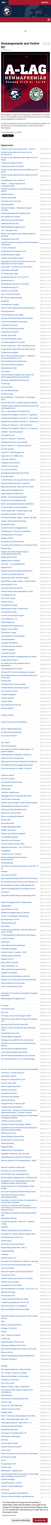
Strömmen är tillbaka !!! (9, 1359)
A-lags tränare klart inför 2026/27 (12, 166)
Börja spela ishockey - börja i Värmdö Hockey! (17, 487)
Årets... (3, 1321)
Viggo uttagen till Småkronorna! (12, 493)
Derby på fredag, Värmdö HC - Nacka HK (15, 483)
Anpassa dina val (9, 1515)
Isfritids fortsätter (7, 204)
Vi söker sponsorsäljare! (9, 352)
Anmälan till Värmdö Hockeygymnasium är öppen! (19, 656)
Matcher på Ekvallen (8, 1100)
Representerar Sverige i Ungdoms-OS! (14, 608)
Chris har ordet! (6, 1402)
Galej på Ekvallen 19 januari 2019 (12, 1342)
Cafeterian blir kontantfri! (10, 332)
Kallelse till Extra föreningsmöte (12, 1150)
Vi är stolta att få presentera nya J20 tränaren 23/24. (19, 545)
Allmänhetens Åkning (8, 1218)
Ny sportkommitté (7, 823)
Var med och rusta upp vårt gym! (12, 615)
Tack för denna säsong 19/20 (11, 986)
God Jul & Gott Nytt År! (9, 469)
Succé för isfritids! (7, 938)
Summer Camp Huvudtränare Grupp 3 (14, 1049)
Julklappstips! (6, 906)
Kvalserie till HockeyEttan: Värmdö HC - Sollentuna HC (20, 421)
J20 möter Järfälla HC (8, 459)
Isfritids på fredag (7, 1143)
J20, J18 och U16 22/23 (9, 691)
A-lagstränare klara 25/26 (10, 239)
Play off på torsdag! (8, 598)
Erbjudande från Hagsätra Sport (12, 490)
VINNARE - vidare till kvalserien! (12, 432)
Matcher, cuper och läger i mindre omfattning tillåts (19, 803)
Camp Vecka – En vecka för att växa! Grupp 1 (17, 267)
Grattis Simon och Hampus (10, 840)
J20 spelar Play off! (8, 435)
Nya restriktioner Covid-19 (10, 919)
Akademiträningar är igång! (10, 255)
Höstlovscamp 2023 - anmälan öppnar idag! (16, 511)
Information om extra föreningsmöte (14, 1171)
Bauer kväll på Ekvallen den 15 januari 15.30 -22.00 (18, 1349)
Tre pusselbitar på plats (9, 837)
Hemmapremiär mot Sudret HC (12, 646)
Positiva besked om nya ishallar (12, 315)
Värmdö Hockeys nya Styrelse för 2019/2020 (17, 1278)
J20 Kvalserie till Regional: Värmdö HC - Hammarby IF (20, 418)
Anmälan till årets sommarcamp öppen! (15, 688)
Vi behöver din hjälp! (8, 653)
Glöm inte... (5, 1012)
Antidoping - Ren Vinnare (10, 1380)
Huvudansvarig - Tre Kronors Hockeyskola (16, 531)
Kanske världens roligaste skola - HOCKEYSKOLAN (19, 1178)
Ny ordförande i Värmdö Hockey (12, 1140)
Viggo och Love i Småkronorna (12, 456)
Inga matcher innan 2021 (9, 909)
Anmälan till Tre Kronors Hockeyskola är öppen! (18, 672)
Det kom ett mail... (7, 1352)
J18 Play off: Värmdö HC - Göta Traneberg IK (16, 425)
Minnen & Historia (7, 194)
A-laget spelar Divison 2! (9, 660)
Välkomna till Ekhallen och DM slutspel (14, 1376)
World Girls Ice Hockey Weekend (12, 1244)
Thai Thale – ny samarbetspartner (13, 564)
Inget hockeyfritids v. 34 (9, 966)
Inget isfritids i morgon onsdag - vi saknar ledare (18, 581)
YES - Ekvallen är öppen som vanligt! (14, 1373)
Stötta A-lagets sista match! (11, 1086)
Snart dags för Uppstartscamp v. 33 (13, 1433)
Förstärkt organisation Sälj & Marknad (14, 1493)
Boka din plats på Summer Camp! (13, 983)
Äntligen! (4, 871)
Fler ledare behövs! (7, 311)
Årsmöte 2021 (6, 820)
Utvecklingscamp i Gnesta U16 (12, 1237)
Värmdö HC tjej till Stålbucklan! (12, 1486)
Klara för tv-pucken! (8, 779)
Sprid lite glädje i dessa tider (11, 1036)
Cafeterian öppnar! (7, 775)
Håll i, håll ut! (5, 926)
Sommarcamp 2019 (8, 1275)
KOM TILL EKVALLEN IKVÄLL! (11, 1325)
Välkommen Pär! (7, 785)
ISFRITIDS (4, 1227)
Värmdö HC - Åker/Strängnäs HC (12, 452)
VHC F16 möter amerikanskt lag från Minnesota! (18, 308)
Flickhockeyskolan (7, 622)
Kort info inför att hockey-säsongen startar (16, 1265)
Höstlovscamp (6, 1241)
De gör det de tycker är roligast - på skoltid (16, 768)
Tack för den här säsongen (10, 799)
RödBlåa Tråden (6, 1412)
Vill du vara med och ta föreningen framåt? (16, 1016)
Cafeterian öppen (7, 394)
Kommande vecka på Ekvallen (11, 1426)
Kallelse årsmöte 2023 (9, 557)
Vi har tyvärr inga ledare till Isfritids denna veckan (18, 1192)
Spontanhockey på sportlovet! (12, 588)
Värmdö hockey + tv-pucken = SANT (14, 952)
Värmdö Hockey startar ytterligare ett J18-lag (17, 591)
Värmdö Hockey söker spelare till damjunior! (17, 571)
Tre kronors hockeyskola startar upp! (14, 322)
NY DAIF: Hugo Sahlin (8, 335)
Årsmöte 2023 (6, 548)
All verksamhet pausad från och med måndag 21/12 (19, 882)
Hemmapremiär (6, 1395)
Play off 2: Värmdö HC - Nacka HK (13, 439)
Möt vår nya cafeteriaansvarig (11, 298)
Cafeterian (4, 1254)
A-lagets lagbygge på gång (11, 827)
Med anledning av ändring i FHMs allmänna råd (17, 885)
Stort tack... (5, 1440)
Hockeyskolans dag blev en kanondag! (15, 284)
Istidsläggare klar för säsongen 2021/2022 (16, 796)
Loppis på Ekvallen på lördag (11, 782)
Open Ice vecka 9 (7, 602)
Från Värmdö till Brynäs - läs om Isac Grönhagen (18, 1059)
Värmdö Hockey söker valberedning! (14, 722)
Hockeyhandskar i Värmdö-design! (13, 684)
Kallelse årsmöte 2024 (9, 368)
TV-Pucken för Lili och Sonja (11, 201)
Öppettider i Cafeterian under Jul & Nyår (15, 1154)
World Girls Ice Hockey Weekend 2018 (14, 1399)
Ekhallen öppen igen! (8, 830)
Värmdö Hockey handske (10, 1282)
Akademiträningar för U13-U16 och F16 (15, 277)
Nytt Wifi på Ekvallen (8, 1292)
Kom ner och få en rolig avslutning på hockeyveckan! (19, 1069)
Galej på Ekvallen (7, 1147)
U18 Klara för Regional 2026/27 (12, 163)
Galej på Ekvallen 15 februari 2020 (13, 1103)
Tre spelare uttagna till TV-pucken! (13, 342)
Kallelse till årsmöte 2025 (10, 223)
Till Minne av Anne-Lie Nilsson (11, 1121)
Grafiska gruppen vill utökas (11, 956)
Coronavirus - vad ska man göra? (12, 1073)
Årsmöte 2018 (6, 1467)
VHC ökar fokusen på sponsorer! (12, 328)
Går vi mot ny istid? (7, 1383)
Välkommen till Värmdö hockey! (12, 220)
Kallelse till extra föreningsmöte (12, 758)
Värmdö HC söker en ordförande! (13, 1167)
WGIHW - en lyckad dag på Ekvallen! (14, 497)
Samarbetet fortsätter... (9, 1076)
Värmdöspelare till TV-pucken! (11, 535)
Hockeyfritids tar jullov (9, 612)
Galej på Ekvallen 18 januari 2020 (12, 1136)
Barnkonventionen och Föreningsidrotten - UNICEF (19, 1160)
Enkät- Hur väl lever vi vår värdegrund (14, 1306)
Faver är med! (6, 1450)
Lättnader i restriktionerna (10, 792)
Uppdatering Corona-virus (10, 1033)
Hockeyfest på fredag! (9, 605)
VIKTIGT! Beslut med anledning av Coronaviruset (18, 1055)
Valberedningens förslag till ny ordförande (16, 755)
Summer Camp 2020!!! (8, 1083)
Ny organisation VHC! (8, 1464)
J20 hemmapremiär (8, 639)
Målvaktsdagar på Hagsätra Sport (13, 227)
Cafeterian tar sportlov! (9, 1093)
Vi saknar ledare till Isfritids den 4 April (14, 1299)
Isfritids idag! (5, 789)
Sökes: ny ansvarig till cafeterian (12, 816)
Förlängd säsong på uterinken (11, 1107)
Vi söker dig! (5, 384)
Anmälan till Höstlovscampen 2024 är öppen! (17, 318)
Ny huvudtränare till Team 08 (11, 705)
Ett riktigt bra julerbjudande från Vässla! (15, 473)
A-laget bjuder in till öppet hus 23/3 (13, 251)
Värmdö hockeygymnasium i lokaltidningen (16, 902)
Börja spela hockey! (8, 524)
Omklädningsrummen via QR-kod (13, 180)
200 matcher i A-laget (8, 632)
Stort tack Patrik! (7, 387)
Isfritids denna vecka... (9, 1133)
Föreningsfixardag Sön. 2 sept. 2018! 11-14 (16, 1423)
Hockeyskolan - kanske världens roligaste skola (18, 1234)
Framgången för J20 (8, 595)
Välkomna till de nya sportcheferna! (13, 969)
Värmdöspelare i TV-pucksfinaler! (13, 636)
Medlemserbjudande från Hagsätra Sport (15, 213)
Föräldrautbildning (7, 1251)
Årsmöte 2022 (6, 681)
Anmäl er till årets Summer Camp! (13, 844)
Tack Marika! (5, 371)
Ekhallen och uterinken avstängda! (13, 833)
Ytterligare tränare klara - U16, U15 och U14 (16, 847)
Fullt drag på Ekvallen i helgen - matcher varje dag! (18, 517)
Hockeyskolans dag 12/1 (10, 287)
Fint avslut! (5, 1005)
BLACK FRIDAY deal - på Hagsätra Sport (15, 1174)
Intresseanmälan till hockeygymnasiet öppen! (17, 765)
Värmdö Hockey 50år (8, 198)
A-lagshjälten (5, 851)
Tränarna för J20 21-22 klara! (11, 854)
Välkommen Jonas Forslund (11, 813)
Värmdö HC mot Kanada (9, 291)
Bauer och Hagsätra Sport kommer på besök (17, 1271)
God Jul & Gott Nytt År (9, 875)
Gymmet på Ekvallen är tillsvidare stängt (15, 1309)
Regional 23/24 (6, 567)
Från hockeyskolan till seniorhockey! (14, 361)
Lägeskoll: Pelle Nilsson (9, 643)
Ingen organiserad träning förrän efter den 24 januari (19, 878)
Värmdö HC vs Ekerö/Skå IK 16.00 (13, 1079)
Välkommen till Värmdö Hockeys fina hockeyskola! (19, 761)
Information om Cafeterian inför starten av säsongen (19, 1261)
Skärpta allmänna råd (8, 923)
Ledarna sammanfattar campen (12, 258)
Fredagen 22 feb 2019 (9, 1328)
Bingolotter (5, 301)
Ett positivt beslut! (7, 476)
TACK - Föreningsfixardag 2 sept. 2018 (14, 1419)
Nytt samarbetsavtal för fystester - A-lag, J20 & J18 (19, 1289)
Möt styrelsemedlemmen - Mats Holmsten (16, 1369)
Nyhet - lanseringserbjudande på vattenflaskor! (17, 504)
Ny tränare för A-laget (8, 1457)
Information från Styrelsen (10, 1097)
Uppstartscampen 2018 (9, 1429)
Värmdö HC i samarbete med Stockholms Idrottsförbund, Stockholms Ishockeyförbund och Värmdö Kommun (19, 1208)
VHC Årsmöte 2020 (7, 1009)
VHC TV (3, 1460)
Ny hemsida (5, 1490)
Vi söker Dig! (5, 1338)
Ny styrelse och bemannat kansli (12, 541)
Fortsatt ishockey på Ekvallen (11, 732)
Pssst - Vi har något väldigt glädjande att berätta (18, 1416)
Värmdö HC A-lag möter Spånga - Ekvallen (16, 1124)
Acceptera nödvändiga (21, 1520)
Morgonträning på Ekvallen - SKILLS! (14, 1247)
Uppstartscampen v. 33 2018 (11, 1483)
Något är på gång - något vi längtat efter (15, 1386)
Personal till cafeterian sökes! (11, 339)
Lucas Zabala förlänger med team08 (14, 1052)
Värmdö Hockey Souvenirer (10, 1409)
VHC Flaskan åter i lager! (9, 274)
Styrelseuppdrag (7, 863)
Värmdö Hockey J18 (8, 1258)
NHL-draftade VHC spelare (10, 217)
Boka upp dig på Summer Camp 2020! (14, 1024)
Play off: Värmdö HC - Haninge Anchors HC (16, 445)
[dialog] (25, 1511)
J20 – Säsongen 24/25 (9, 230)
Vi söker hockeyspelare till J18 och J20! (15, 1302)
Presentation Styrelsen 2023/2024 (13, 514)
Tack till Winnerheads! (8, 746)
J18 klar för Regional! (8, 694)
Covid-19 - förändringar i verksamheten (15, 916)
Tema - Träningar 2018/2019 (11, 1335)
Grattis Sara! (5, 942)
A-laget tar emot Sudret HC (10, 463)
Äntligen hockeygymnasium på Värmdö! (15, 913)
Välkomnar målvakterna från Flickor (13, 1345)
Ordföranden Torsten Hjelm (10, 1436)
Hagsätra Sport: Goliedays (10, 560)
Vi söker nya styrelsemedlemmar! (13, 574)
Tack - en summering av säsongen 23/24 (15, 411)
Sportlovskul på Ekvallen (9, 270)
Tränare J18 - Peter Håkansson (12, 1405)
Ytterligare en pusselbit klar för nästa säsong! (17, 1040)
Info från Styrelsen (7, 449)
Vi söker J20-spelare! (8, 248)
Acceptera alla (40, 1520)
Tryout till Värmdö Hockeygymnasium (14, 528)
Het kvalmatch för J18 (9, 584)
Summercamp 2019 (8, 1295)
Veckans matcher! (7, 698)
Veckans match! (6, 701)
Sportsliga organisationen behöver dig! (15, 380)
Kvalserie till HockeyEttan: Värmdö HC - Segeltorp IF (19, 415)
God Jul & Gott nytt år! (9, 736)
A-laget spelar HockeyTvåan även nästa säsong (18, 349)
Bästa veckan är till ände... (10, 962)
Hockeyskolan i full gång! (10, 304)
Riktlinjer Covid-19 (7, 959)
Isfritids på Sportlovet (8, 1090)
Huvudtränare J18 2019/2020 (11, 1285)
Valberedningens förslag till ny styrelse (15, 806)
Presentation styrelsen (9, 949)
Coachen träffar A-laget (9, 1443)
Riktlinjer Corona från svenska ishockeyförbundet (18, 980)
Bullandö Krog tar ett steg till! (11, 1447)
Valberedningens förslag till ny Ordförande (16, 1157)
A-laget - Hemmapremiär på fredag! (13, 521)
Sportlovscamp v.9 (7, 280)
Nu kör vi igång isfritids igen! (11, 729)
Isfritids (3, 1332)
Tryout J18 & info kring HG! (10, 294)
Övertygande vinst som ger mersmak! (14, 442)
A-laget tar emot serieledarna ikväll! (13, 500)
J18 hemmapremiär (8, 650)
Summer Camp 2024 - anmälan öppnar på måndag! (19, 403)
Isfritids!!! (4, 1366)
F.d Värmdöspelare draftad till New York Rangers (18, 935)
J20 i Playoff (5, 742)
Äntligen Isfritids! (7, 538)
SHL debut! (5, 892)
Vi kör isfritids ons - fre (9, 619)
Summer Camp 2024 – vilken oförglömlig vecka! (18, 346)
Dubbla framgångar (8, 1479)
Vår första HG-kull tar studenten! (12, 365)
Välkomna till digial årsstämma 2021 (14, 809)
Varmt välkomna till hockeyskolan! (13, 945)
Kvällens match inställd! (9, 629)
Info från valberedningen (9, 390)
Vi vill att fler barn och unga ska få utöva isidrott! (18, 480)
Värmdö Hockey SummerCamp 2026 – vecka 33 (18, 149)
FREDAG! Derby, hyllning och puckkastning (16, 1230)
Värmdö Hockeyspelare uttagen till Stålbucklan (17, 1356)
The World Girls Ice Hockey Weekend (14, 507)
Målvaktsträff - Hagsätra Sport (12, 1471)
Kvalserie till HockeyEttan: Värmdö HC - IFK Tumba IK (19, 428)
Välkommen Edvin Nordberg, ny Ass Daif (15, 976)
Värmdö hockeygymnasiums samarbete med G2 (18, 889)
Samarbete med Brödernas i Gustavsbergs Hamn (18, 895)
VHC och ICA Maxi (7, 1268)
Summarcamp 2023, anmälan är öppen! (15, 578)
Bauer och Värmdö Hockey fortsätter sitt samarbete (19, 1453)
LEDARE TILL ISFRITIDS (9, 973)
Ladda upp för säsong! (9, 325)
